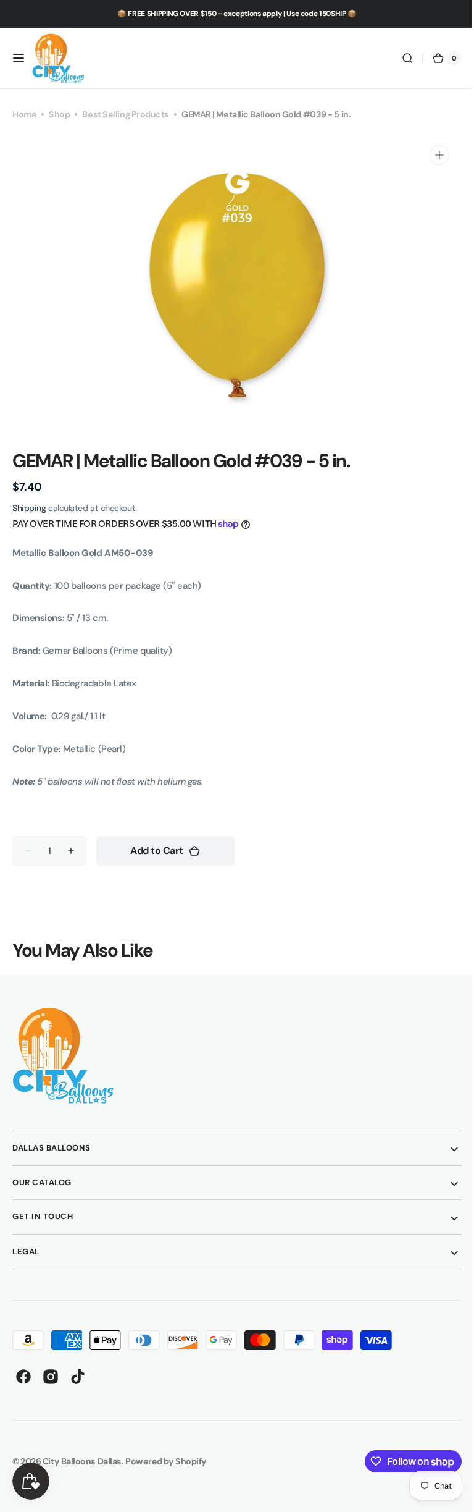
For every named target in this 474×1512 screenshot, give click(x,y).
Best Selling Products (125, 114)
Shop (59, 114)
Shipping (29, 507)
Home (24, 114)
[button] (18, 58)
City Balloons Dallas (82, 1461)
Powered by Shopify (166, 1461)
